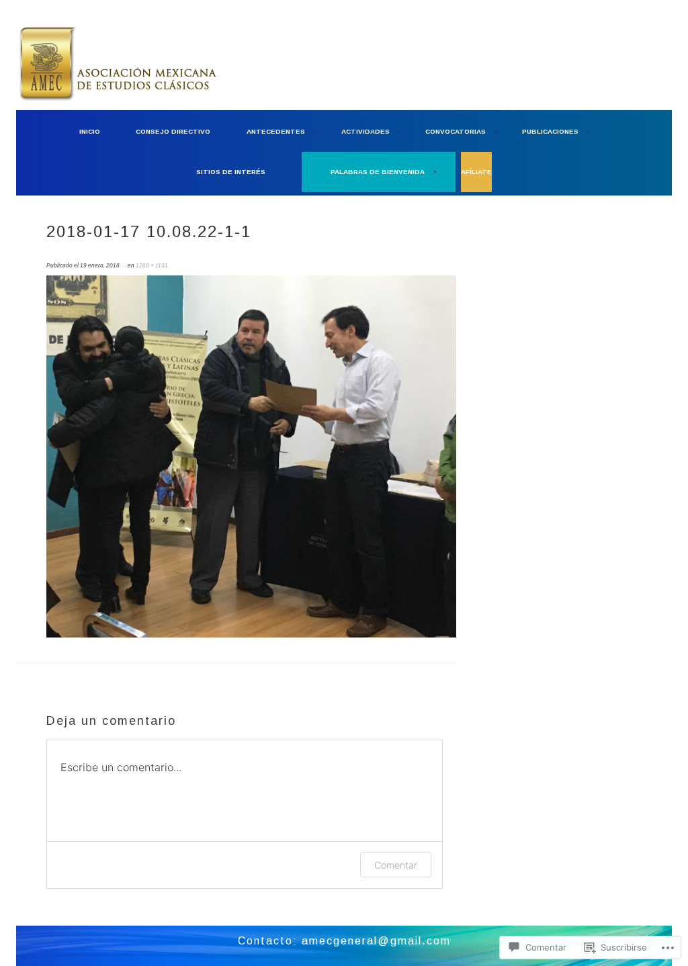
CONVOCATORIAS (455, 131)
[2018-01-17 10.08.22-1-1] (251, 635)
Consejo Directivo (173, 131)
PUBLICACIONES (550, 131)
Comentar (395, 865)
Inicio (89, 131)
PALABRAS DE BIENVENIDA (378, 171)
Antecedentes (276, 131)
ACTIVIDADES (365, 131)
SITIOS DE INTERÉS (230, 171)
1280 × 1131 (152, 265)
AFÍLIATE (476, 171)
